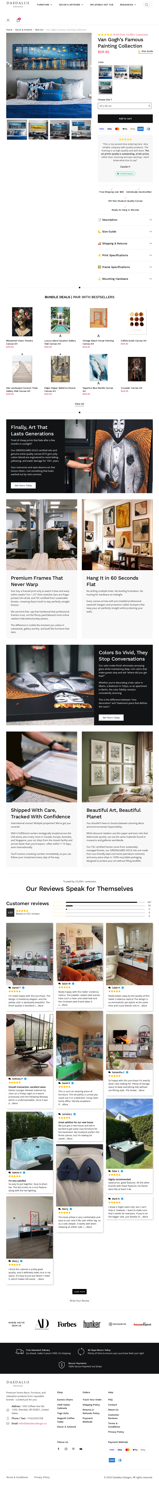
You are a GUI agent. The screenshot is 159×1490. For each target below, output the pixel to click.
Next (90, 128)
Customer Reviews (113, 1416)
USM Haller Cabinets (63, 1406)
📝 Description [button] (107, 219)
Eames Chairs (65, 1399)
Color (101, 62)
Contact (112, 1404)
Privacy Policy (116, 1431)
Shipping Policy (91, 1404)
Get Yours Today (23, 485)
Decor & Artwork (66, 1426)
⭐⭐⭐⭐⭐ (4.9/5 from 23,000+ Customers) (123, 34)
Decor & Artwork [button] (69, 4)
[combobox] (148, 5)
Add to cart (125, 118)
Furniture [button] (43, 4)
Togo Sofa (63, 1413)
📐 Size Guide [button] (107, 231)
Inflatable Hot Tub (101, 4)
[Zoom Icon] (49, 75)
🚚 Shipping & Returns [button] (112, 243)
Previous (6, 128)
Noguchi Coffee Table (66, 1420)
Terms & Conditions (114, 1425)
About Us (113, 1409)
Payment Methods (88, 1420)
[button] (145, 51)
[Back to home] (18, 4)
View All (79, 403)
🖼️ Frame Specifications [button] (114, 267)
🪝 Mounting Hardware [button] (113, 278)
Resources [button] (126, 4)
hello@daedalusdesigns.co (33, 1423)
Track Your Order (92, 1399)
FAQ (110, 1399)
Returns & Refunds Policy (91, 1411)
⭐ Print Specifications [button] (113, 255)
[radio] (105, 72)
